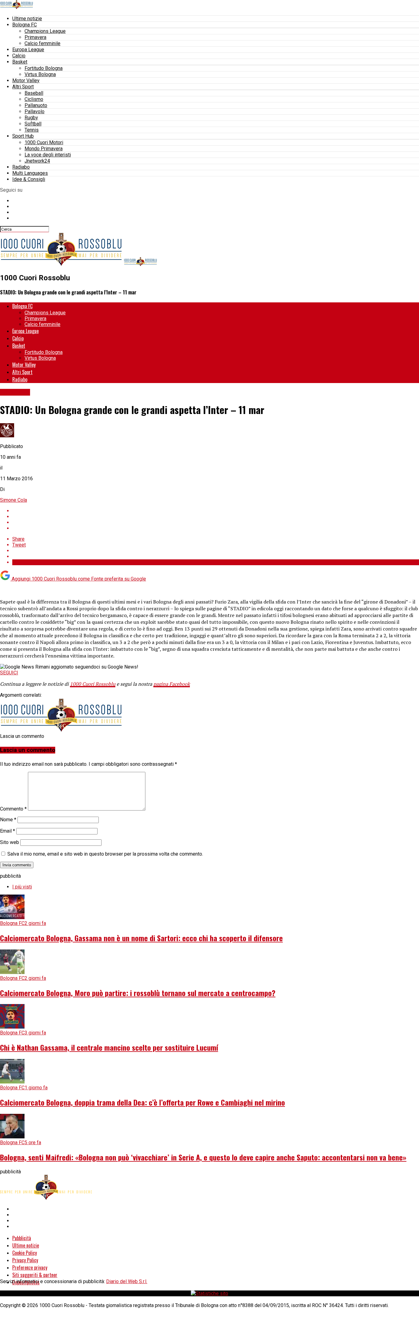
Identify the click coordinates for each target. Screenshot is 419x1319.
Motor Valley (26, 80)
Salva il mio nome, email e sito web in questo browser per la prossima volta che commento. (105, 854)
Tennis (32, 130)
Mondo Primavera (44, 148)
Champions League (45, 31)
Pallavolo (34, 111)
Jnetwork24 (37, 161)
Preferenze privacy (29, 1267)
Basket (19, 62)
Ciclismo (34, 99)
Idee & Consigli (28, 179)
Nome (8, 819)
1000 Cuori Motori (44, 142)
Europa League (28, 49)
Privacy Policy (25, 1260)
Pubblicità (21, 1238)
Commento (13, 809)
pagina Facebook (171, 684)
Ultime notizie (27, 18)
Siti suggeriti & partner (34, 1275)
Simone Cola (13, 500)
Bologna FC (24, 25)
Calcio (18, 56)
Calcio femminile (42, 43)
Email (7, 831)
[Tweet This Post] (215, 517)
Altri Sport (23, 87)
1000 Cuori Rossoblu (92, 684)
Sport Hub (23, 136)
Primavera (35, 37)
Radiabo (21, 167)
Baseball (34, 93)
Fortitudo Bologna (44, 68)
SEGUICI (9, 673)
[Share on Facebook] (215, 511)
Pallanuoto (36, 105)
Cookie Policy (24, 1252)
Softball (33, 124)
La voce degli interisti (48, 155)
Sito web (9, 842)
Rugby (31, 118)
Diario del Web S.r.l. (126, 1281)
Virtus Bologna (40, 74)
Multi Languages (30, 173)
